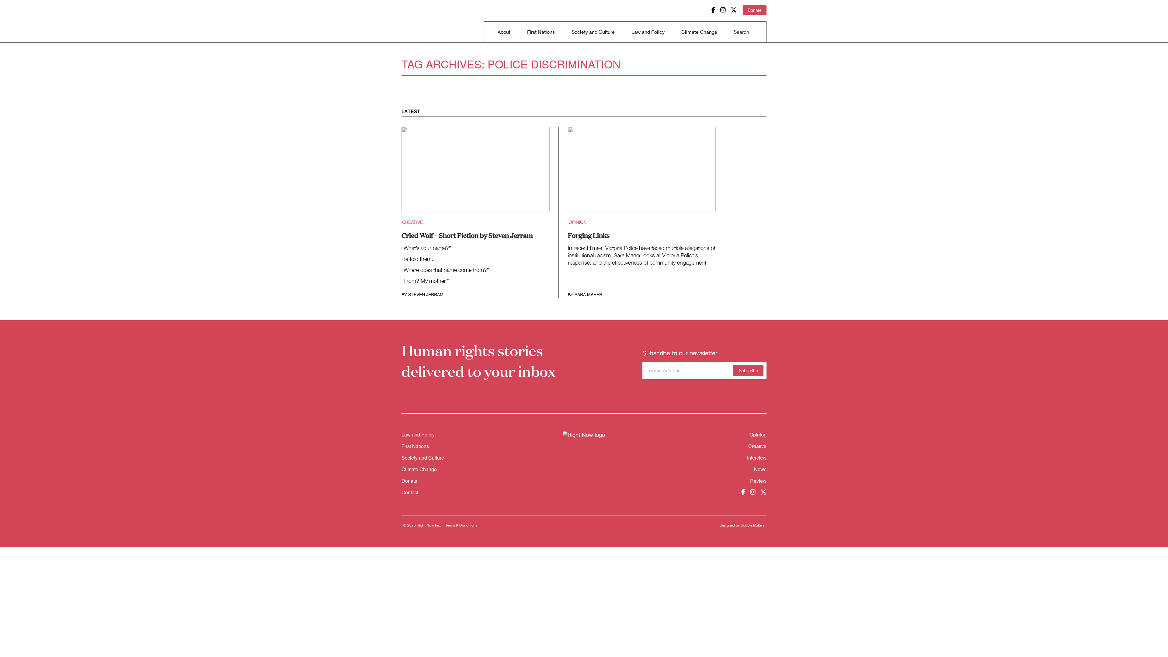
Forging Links (589, 235)
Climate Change (699, 32)
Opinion (577, 222)
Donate (755, 10)
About (504, 32)
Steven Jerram (425, 294)
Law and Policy (648, 32)
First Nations (541, 32)
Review (758, 480)
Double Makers (753, 525)
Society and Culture (593, 32)
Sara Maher (588, 294)
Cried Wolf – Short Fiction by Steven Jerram (467, 235)
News (760, 469)
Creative (412, 222)
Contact (409, 492)
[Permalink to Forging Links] (642, 173)
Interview (756, 457)
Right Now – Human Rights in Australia (425, 21)
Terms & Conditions (461, 525)
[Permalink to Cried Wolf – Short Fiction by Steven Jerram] (475, 173)
